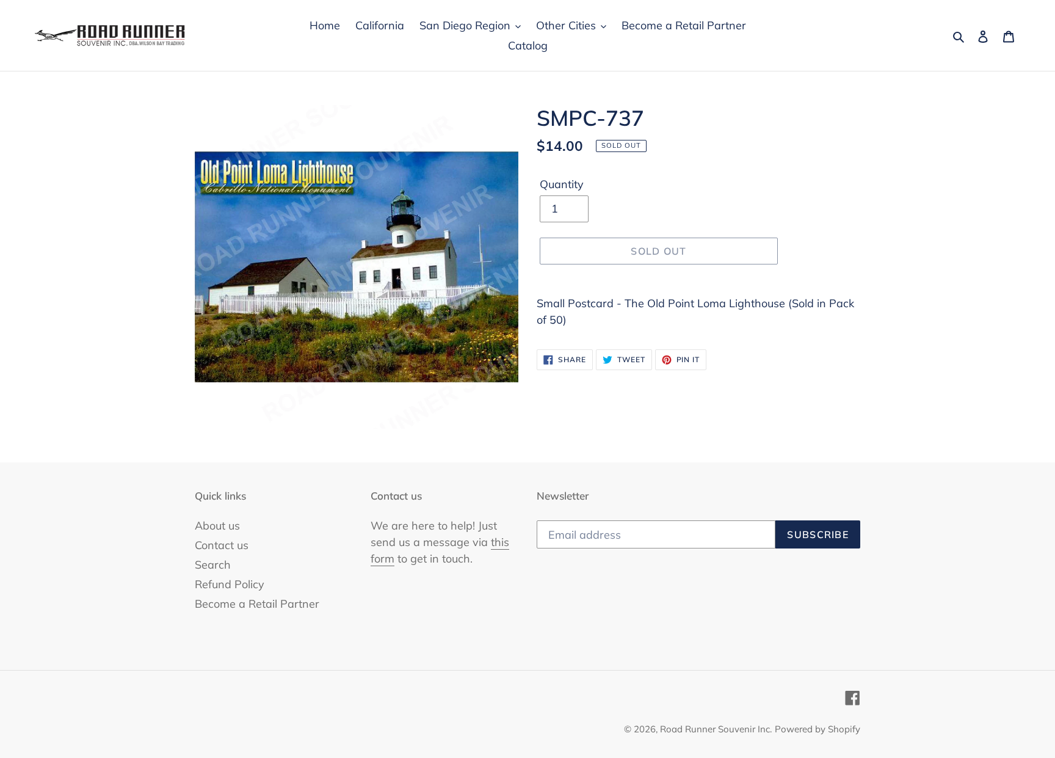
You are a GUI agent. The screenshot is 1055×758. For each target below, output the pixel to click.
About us (217, 526)
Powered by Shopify (817, 729)
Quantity (562, 184)
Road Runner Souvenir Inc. (716, 729)
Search (213, 565)
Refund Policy (229, 584)
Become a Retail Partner (257, 604)
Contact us (221, 545)
